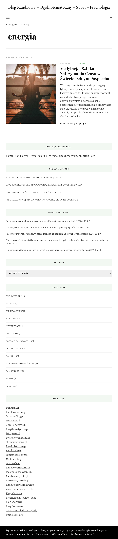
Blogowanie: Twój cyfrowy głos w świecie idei (34, 192)
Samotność (12, 371)
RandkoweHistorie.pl (18, 467)
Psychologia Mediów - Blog (21, 497)
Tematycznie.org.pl (16, 454)
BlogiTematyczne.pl (17, 429)
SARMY (9, 379)
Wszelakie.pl (13, 420)
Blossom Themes (61, 534)
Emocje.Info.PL (14, 514)
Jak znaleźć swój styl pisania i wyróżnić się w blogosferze (42, 200)
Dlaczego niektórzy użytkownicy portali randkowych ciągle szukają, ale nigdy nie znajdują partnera (57, 240)
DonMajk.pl (12, 407)
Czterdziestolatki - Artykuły (21, 510)
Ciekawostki (13, 311)
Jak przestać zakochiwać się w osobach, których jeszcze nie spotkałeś (41, 221)
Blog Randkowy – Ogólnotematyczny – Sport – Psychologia (59, 7)
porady (81, 63)
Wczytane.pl (13, 433)
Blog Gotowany (14, 506)
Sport (9, 386)
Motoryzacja (13, 326)
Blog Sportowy (14, 501)
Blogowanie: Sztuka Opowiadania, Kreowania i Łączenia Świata (44, 185)
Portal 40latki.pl (39, 155)
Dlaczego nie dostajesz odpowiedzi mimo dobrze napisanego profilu (41, 227)
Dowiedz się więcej (72, 124)
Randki (10, 356)
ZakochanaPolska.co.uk (19, 489)
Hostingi (11, 318)
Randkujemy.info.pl (17, 476)
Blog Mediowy (14, 493)
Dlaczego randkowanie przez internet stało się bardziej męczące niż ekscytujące (47, 250)
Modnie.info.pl (14, 459)
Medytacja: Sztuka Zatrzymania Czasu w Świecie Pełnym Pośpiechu (84, 73)
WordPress (92, 534)
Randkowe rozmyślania (20, 364)
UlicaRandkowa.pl (16, 424)
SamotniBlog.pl (14, 416)
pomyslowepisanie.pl (18, 437)
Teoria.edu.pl (13, 463)
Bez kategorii (14, 296)
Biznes (10, 304)
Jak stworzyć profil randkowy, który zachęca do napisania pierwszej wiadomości (47, 234)
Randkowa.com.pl (16, 412)
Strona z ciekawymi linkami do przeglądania (33, 177)
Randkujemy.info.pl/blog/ (20, 484)
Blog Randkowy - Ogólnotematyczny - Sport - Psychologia (60, 530)
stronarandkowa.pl (16, 442)
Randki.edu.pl (13, 450)
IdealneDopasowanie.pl (19, 472)
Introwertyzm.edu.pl (17, 480)
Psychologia (13, 349)
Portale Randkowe (17, 341)
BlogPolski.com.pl (16, 446)
